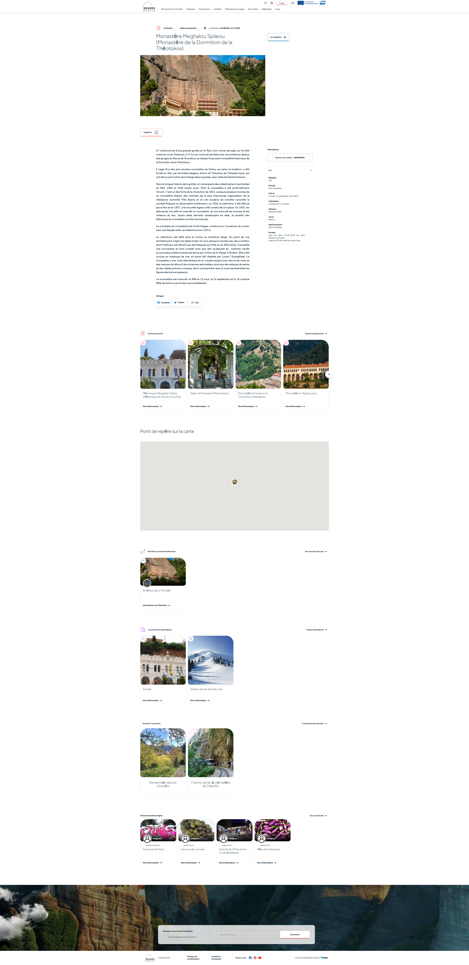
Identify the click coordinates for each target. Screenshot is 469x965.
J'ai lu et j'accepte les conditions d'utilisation (182, 937)
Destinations (204, 9)
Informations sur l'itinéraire (155, 605)
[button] (202, 96)
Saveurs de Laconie (193, 849)
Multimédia (267, 9)
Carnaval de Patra (153, 849)
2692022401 (299, 157)
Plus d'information (151, 406)
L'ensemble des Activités (313, 724)
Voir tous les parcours (314, 551)
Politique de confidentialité (193, 957)
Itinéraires (190, 9)
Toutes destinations (315, 630)
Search (265, 3)
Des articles (253, 9)
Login (282, 3)
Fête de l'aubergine (268, 849)
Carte (277, 9)
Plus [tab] (270, 170)
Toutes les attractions (314, 334)
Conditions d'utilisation (216, 957)
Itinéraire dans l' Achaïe (157, 590)
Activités (217, 9)
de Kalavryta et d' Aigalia (279, 204)
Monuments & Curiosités (172, 9)
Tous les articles (317, 816)
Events (271, 3)
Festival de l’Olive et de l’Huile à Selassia (232, 851)
